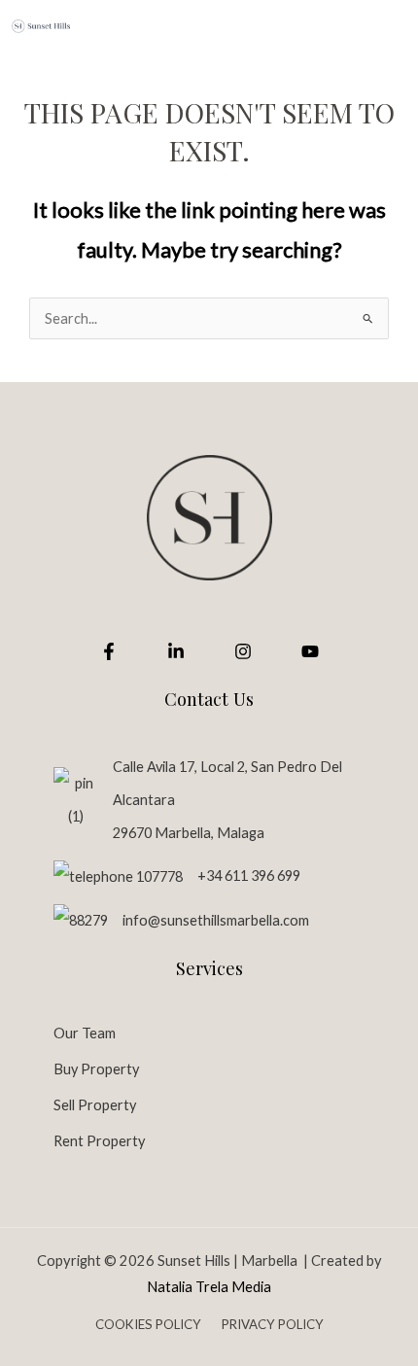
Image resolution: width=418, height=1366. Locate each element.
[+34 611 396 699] (176, 876)
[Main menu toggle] (381, 25)
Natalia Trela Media (209, 1286)
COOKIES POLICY (149, 1324)
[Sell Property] (94, 1105)
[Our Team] (84, 1033)
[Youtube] (310, 651)
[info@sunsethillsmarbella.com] (181, 920)
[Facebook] (109, 651)
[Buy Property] (96, 1069)
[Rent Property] (99, 1141)
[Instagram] (243, 651)
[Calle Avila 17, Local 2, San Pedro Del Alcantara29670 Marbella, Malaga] (209, 800)
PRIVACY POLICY (273, 1324)
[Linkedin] (176, 651)
